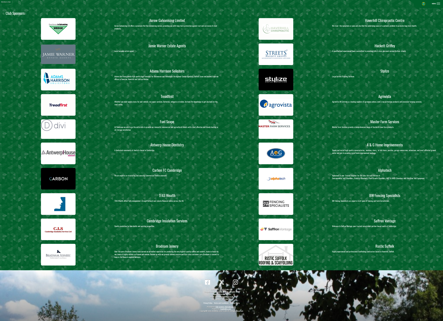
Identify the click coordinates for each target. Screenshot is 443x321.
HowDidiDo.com (225, 309)
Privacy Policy (208, 303)
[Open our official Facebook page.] (207, 282)
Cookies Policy (235, 303)
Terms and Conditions (221, 303)
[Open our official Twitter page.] (221, 282)
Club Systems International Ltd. (225, 307)
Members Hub (6, 2)
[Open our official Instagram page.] (235, 282)
